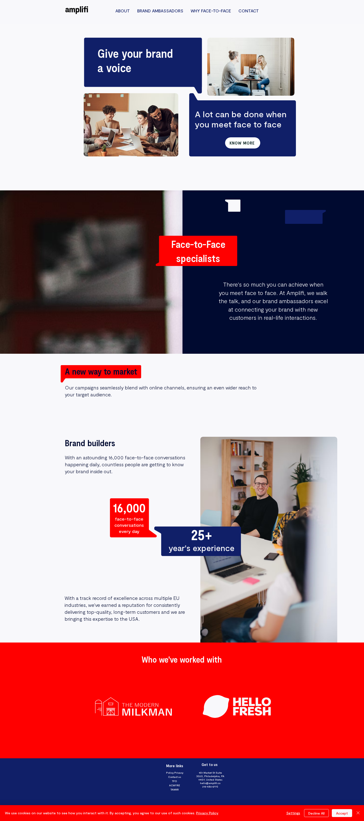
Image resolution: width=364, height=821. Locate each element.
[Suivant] (337, 700)
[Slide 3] (182, 746)
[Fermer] (358, 813)
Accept (342, 813)
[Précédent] (27, 700)
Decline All (316, 813)
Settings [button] (293, 813)
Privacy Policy (207, 813)
